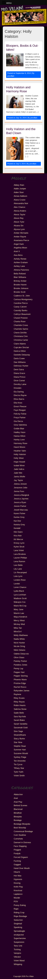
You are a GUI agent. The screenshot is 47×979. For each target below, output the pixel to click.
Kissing (17, 883)
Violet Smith (19, 775)
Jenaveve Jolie (20, 487)
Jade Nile (18, 473)
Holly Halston (20, 454)
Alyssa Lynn (19, 229)
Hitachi (17, 872)
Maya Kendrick (20, 617)
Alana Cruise (19, 200)
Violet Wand (19, 960)
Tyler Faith (18, 772)
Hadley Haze (19, 432)
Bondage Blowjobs (22, 824)
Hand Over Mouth (22, 868)
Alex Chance (19, 207)
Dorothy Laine (20, 384)
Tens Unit (18, 946)
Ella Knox (18, 403)
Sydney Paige (20, 757)
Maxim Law (19, 613)
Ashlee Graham (21, 262)
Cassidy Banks (20, 310)
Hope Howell (19, 462)
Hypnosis (18, 879)
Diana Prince (19, 377)
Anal (16, 798)
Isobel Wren (19, 465)
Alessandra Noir (21, 203)
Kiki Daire (18, 532)
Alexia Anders (20, 211)
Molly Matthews (21, 635)
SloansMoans (20, 735)
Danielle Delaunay (22, 355)
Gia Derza (18, 421)
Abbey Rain (19, 185)
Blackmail (18, 809)
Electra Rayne (20, 395)
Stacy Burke (19, 738)
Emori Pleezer (20, 406)
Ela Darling (19, 392)
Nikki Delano (19, 650)
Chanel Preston (21, 318)
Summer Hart (20, 750)
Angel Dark (19, 244)
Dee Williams (20, 362)
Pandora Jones (20, 665)
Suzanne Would (21, 753)
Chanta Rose (19, 321)
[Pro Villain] (23, 25)
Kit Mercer (18, 539)
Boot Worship (20, 828)
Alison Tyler (19, 222)
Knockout (18, 890)
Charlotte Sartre (21, 329)
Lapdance (18, 894)
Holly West (19, 458)
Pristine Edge (20, 683)
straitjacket (19, 935)
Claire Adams (20, 344)
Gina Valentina (20, 425)
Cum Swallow (20, 835)
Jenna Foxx (19, 491)
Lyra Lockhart (20, 595)
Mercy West (19, 620)
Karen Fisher (19, 513)
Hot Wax (17, 876)
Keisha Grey (19, 524)
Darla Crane (19, 358)
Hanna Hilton (19, 436)
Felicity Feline (20, 414)
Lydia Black (19, 591)
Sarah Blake (19, 720)
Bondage (18, 820)
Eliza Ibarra (19, 399)
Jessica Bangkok (21, 495)
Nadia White (19, 639)
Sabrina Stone (20, 709)
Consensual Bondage (23, 831)
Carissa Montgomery (23, 299)
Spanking (18, 927)
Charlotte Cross (21, 325)
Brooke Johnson (21, 288)
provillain (10, 76)
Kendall (17, 528)
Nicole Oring (19, 646)
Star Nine (18, 742)
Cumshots (18, 839)
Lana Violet (19, 550)
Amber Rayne (20, 237)
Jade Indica (19, 469)
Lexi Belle (18, 565)
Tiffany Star (19, 768)
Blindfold (17, 813)
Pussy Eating (20, 905)
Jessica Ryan (20, 502)
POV (16, 901)
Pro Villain (30, 976)
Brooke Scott (19, 292)
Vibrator (17, 957)
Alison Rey (19, 218)
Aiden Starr (19, 192)
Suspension (19, 942)
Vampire (17, 953)
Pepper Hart (19, 672)
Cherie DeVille (20, 333)
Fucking (17, 861)
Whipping (18, 964)
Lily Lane (18, 569)
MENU (9, 3)
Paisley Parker (20, 661)
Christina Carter (21, 340)
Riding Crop (19, 912)
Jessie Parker (20, 506)
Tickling (17, 949)
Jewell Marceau (21, 510)
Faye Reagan (20, 410)
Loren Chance (20, 587)
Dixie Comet (19, 380)
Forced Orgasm (21, 857)
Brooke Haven (20, 285)
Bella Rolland (20, 273)
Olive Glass (19, 657)
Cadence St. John (22, 296)
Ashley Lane (19, 266)
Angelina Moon (20, 248)
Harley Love (19, 439)
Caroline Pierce (21, 303)
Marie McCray (20, 606)
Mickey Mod (19, 624)
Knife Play (18, 887)
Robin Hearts (20, 705)
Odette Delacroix (21, 654)
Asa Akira (18, 255)
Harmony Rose (20, 443)
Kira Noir (18, 536)
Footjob (17, 853)
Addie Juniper (20, 188)
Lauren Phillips (20, 558)
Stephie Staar (20, 746)
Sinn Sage (18, 731)
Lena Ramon (19, 561)
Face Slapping (20, 846)
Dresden (17, 388)
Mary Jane (18, 609)
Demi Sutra (19, 369)
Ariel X (17, 251)
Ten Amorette (20, 761)
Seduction (18, 920)
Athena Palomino (21, 270)
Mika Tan (18, 628)
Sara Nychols (20, 716)
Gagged (17, 864)
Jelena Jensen (20, 484)
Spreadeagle (19, 931)
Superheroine (20, 938)
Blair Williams (20, 277)
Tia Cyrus (18, 764)
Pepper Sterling (21, 676)
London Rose (20, 580)
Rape (16, 909)
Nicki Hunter (19, 643)
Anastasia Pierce (21, 240)
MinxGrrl (18, 631)
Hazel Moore (19, 447)
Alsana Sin (18, 225)
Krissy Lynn (19, 543)
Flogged (17, 850)
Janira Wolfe (19, 476)
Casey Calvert (20, 307)
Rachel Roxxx (20, 687)
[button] (4, 3)
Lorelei (17, 584)
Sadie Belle (19, 713)
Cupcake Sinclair (21, 347)
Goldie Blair (19, 428)
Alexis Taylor (19, 214)
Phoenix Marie (20, 679)
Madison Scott (20, 598)
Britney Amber (20, 281)
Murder (17, 898)
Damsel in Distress (22, 842)
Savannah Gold (20, 727)
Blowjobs (18, 817)
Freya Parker (20, 417)
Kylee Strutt (19, 547)
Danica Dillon (20, 351)
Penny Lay (18, 668)
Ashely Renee (20, 259)
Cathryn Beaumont (22, 314)
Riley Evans (19, 698)
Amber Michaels (21, 233)
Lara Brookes (20, 554)
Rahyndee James (21, 690)
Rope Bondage (20, 916)
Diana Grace (19, 373)
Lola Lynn (18, 576)
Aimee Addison (20, 196)
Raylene (17, 694)
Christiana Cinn (21, 336)
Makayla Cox (20, 602)
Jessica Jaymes (21, 499)
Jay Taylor (18, 480)
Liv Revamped (20, 572)
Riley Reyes (19, 702)
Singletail (18, 923)
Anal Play (18, 802)
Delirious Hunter (21, 366)
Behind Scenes (20, 805)
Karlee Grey (19, 517)
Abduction (18, 794)
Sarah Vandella (20, 724)
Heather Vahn (20, 451)
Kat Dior (17, 521)
